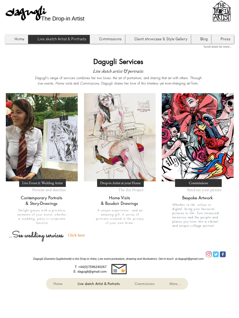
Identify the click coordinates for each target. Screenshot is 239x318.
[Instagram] (209, 254)
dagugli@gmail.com (92, 271)
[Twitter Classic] (216, 254)
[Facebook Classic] (223, 254)
